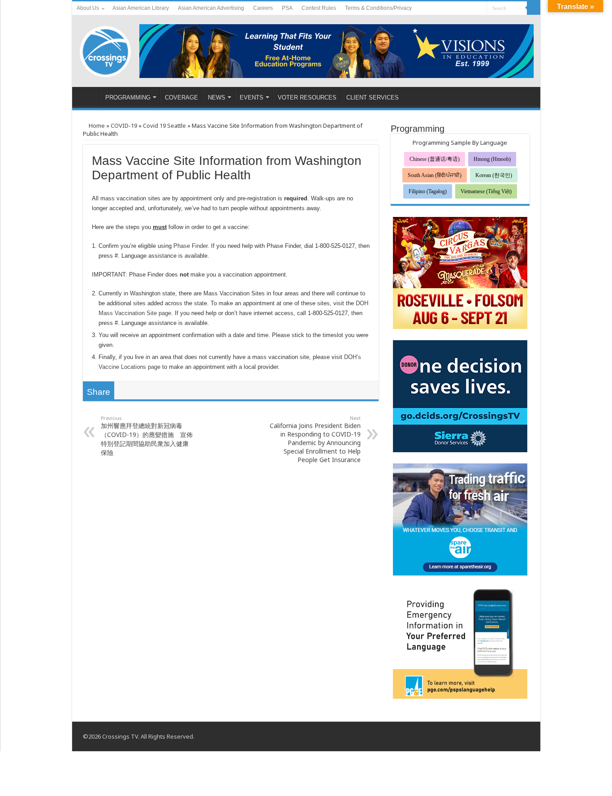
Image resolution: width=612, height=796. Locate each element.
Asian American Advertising (211, 8)
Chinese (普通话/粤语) (434, 159)
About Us (88, 8)
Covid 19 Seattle (164, 125)
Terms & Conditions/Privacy (378, 8)
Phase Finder (190, 245)
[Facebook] (463, 8)
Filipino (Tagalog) (428, 191)
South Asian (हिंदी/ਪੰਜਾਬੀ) (434, 175)
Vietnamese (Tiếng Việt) (486, 191)
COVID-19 (124, 125)
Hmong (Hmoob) (492, 159)
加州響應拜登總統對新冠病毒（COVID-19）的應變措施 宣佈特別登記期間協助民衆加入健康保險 (147, 436)
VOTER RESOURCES (307, 97)
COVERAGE (181, 97)
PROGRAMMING (128, 97)
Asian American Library (140, 8)
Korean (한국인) (493, 175)
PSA (287, 8)
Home (96, 125)
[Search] (533, 8)
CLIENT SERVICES (372, 97)
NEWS (216, 97)
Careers (263, 8)
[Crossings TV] (106, 49)
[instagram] (480, 8)
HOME (88, 96)
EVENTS (251, 97)
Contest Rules (319, 8)
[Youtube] (471, 8)
